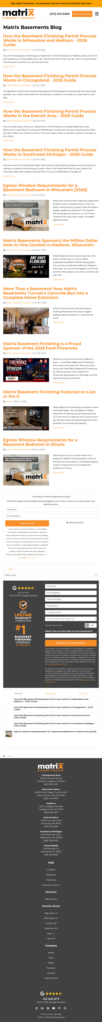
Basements (51, 899)
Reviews (51, 968)
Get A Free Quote (82, 14)
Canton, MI (51, 923)
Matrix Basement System (19, 50)
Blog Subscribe (27, 523)
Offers (51, 963)
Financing (51, 880)
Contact (51, 869)
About (51, 952)
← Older (9, 569)
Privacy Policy (31, 558)
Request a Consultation (71, 643)
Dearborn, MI (51, 928)
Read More (8, 66)
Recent (18, 693)
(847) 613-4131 (51, 779)
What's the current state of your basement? (69, 631)
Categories (50, 693)
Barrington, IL (51, 918)
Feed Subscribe (76, 522)
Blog (51, 957)
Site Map (57, 1014)
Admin (9, 401)
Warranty (51, 875)
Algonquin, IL (51, 913)
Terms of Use (49, 664)
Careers (51, 973)
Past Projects (51, 978)
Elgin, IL (51, 933)
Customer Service (51, 885)
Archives (83, 693)
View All (51, 938)
